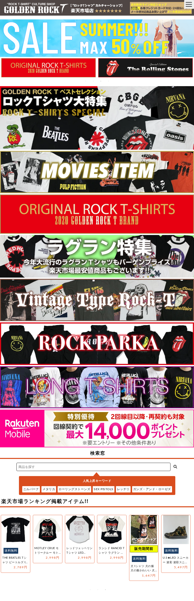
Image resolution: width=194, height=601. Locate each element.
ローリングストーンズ (74, 489)
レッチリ (123, 489)
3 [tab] (100, 81)
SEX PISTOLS (103, 489)
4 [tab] (108, 81)
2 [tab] (93, 81)
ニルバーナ (31, 489)
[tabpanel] (53, 67)
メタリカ (48, 489)
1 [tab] (85, 81)
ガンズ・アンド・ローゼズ (152, 489)
